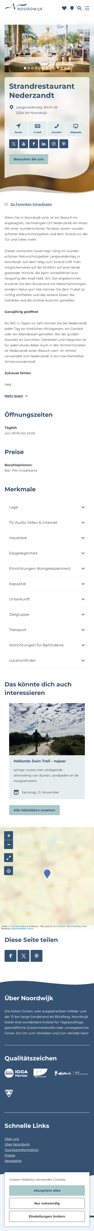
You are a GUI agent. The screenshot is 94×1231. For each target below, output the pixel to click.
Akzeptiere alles (47, 1190)
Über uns (12, 1139)
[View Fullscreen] (8, 857)
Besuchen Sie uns (29, 159)
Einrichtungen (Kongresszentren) (39, 568)
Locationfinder (22, 660)
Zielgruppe (19, 614)
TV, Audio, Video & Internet (33, 522)
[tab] (25, 68)
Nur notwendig (47, 1203)
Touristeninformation (22, 1150)
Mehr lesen (14, 396)
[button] (47, 874)
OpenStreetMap (19, 926)
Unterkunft (19, 599)
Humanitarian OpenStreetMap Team (70, 926)
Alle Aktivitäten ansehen (34, 810)
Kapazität (17, 584)
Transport (17, 630)
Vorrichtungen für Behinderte (36, 645)
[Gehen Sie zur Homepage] (24, 8)
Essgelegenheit (23, 553)
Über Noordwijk (17, 1144)
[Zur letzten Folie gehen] (11, 48)
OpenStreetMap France (22, 928)
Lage (13, 507)
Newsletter (13, 1161)
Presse (10, 1155)
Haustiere (18, 538)
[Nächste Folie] (83, 48)
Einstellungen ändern (47, 1216)
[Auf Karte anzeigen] (8, 870)
